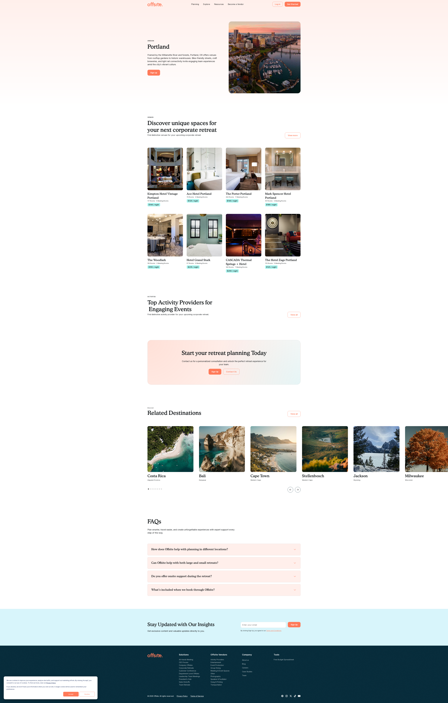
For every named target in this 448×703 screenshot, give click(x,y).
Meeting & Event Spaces (220, 671)
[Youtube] (299, 696)
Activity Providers (217, 660)
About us (245, 660)
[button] (195, 4)
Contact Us (231, 372)
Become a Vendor (236, 4)
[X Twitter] (290, 696)
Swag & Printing (217, 682)
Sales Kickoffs (184, 682)
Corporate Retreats (186, 668)
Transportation (216, 685)
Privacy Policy (51, 683)
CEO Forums (183, 662)
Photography (216, 676)
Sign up (153, 72)
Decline (87, 694)
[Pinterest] (282, 696)
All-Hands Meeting (186, 660)
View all (294, 315)
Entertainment (216, 662)
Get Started (292, 4)
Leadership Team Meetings (189, 676)
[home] (155, 4)
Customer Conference (187, 671)
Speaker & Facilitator (219, 679)
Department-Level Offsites (189, 674)
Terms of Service (197, 696)
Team (244, 675)
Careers (245, 668)
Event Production (217, 665)
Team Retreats (184, 685)
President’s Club (185, 679)
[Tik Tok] (295, 696)
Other (213, 674)
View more (293, 135)
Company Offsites (186, 665)
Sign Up (215, 372)
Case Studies (247, 672)
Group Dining (216, 668)
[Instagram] (286, 696)
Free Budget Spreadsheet (284, 660)
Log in (277, 4)
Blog (244, 664)
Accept (70, 694)
